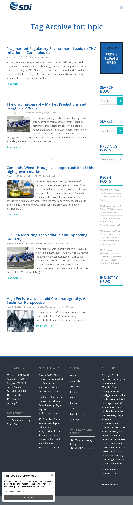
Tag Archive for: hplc (66, 26)
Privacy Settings (110, 484)
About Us (75, 381)
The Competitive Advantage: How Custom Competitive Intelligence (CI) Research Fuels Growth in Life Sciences (110, 257)
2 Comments (29, 307)
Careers (74, 402)
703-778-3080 (19, 390)
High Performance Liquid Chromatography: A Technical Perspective (46, 300)
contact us (75, 386)
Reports (74, 392)
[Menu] (121, 7)
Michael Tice (72, 307)
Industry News (109, 279)
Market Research (38, 243)
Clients (73, 408)
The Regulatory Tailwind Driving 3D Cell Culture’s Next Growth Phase (111, 209)
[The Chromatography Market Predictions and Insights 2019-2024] (18, 124)
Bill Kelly (52, 112)
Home (73, 375)
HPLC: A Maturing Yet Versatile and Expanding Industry (47, 236)
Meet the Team (78, 413)
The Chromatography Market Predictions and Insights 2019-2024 (46, 106)
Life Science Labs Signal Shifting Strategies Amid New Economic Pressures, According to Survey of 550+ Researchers (111, 237)
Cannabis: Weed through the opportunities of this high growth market (50, 169)
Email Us (16, 395)
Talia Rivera (45, 57)
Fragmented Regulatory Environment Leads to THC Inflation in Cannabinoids (51, 50)
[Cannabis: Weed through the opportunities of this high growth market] (20, 189)
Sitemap (74, 419)
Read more (14, 83)
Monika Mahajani (47, 176)
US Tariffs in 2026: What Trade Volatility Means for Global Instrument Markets (111, 221)
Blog (32, 57)
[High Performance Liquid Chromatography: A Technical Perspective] (20, 321)
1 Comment (28, 112)
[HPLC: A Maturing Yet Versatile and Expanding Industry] (20, 258)
